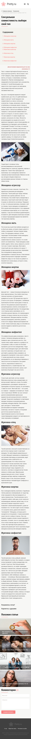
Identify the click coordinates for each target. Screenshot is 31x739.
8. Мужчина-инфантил (9, 61)
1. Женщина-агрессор (9, 36)
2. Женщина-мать (8, 40)
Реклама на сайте (22, 728)
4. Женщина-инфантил (10, 47)
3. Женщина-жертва (9, 43)
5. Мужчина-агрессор (9, 49)
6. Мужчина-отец (8, 53)
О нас (5, 728)
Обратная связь (12, 728)
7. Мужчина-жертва (9, 57)
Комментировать (8, 712)
